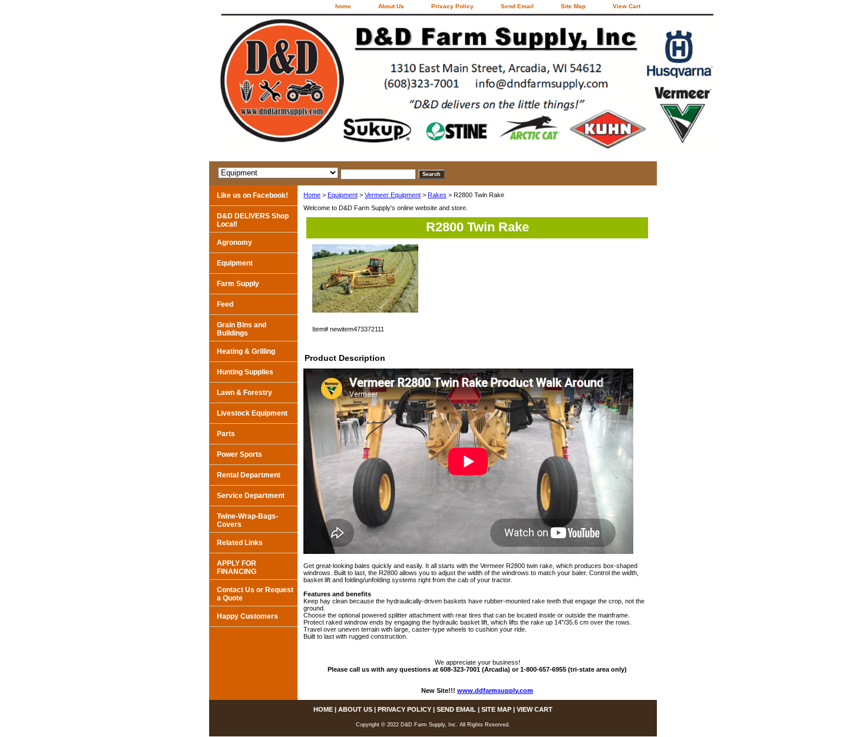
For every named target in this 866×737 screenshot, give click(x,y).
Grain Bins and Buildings (241, 329)
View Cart (626, 6)
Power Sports (239, 454)
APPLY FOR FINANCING (236, 567)
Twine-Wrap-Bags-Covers (247, 520)
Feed (225, 304)
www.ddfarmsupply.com (495, 690)
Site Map (573, 6)
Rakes (437, 194)
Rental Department (248, 475)
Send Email (517, 6)
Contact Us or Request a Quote (255, 594)
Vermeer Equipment (393, 194)
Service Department (251, 496)
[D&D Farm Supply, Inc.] (356, 87)
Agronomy (234, 242)
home (343, 6)
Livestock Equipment (252, 413)
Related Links (240, 543)
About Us (391, 6)
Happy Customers (247, 616)
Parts (226, 434)
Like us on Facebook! (252, 195)
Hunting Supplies (245, 372)
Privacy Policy (452, 6)
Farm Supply (238, 284)
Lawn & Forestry (244, 393)
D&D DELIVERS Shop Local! (253, 220)
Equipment (343, 194)
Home (311, 194)
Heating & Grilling (246, 351)
